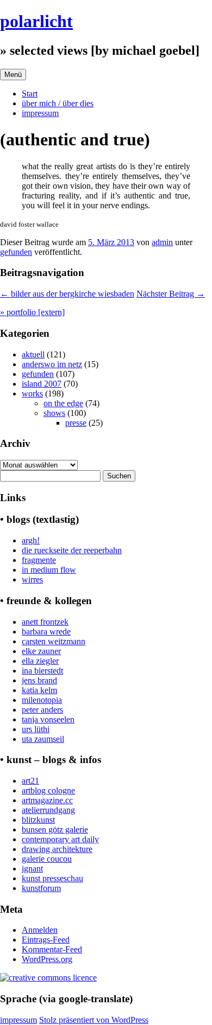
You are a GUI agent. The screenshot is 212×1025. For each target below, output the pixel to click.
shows (54, 413)
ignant (32, 868)
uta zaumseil (43, 739)
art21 (30, 780)
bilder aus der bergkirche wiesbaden (67, 293)
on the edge (63, 403)
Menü (13, 75)
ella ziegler (40, 660)
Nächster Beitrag (170, 293)
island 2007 (41, 383)
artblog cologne (48, 790)
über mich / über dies (57, 103)
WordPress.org (47, 959)
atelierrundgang (48, 810)
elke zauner (41, 651)
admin (162, 242)
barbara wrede (46, 631)
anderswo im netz (52, 364)
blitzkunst (38, 819)
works (32, 393)
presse (75, 422)
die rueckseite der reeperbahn (72, 550)
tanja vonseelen (48, 719)
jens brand (39, 680)
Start (30, 93)
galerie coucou (47, 858)
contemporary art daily (60, 839)
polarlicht (36, 21)
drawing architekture (57, 849)
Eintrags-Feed (46, 939)
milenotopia (42, 699)
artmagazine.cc (47, 800)
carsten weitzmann (53, 641)
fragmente (39, 560)
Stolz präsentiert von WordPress (93, 1019)
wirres (32, 579)
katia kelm (39, 690)
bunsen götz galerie (55, 829)
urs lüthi (35, 729)
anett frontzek (45, 621)
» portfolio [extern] (32, 312)
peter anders (42, 709)
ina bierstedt (42, 670)
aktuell (33, 354)
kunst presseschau (52, 878)
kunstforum (41, 888)
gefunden (16, 252)
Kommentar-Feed (52, 949)
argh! (31, 540)
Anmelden (40, 929)
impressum (40, 113)
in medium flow (49, 569)
